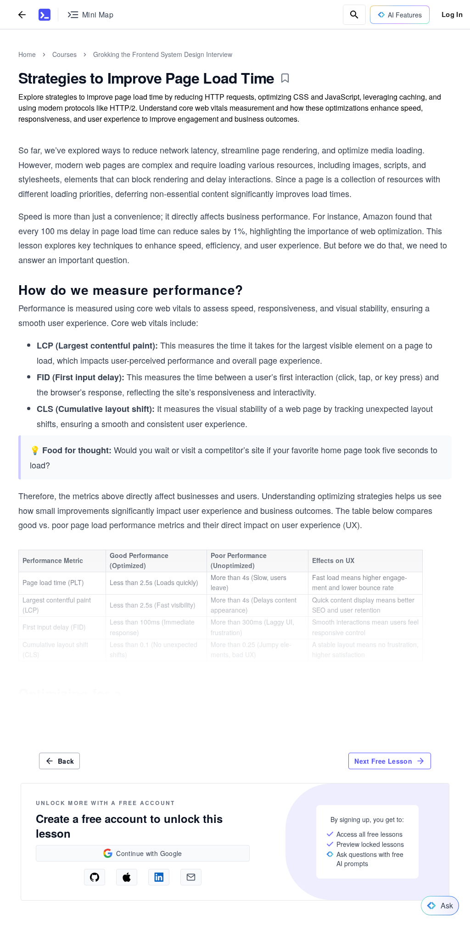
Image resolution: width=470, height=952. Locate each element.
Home (27, 54)
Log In (452, 14)
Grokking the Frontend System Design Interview (162, 54)
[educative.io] (44, 15)
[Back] (22, 14)
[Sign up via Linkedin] (158, 877)
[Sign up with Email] (190, 877)
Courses (64, 54)
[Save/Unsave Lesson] (285, 78)
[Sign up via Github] (94, 877)
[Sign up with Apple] (126, 877)
